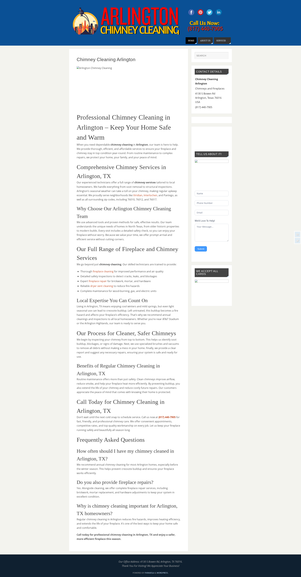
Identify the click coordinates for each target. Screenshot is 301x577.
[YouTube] (297, 234)
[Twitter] (297, 240)
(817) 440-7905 (167, 417)
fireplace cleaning (103, 271)
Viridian (137, 195)
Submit (200, 249)
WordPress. (162, 573)
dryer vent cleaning (101, 286)
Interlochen (150, 195)
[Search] (224, 56)
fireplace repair (98, 281)
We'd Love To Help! (205, 220)
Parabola (149, 573)
